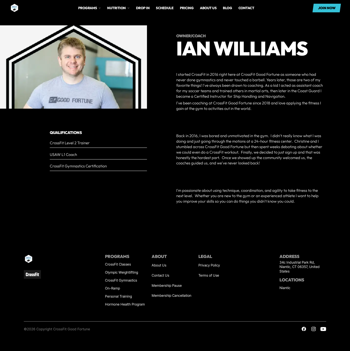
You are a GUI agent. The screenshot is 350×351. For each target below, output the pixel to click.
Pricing (187, 8)
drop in (143, 8)
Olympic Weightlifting (121, 272)
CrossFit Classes (118, 264)
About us (208, 8)
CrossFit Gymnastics (121, 280)
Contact (246, 8)
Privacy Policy (209, 265)
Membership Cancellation (171, 295)
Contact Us (160, 275)
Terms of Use (208, 275)
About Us (159, 265)
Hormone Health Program (125, 304)
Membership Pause (167, 285)
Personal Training (118, 296)
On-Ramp (112, 288)
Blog (227, 8)
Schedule (164, 8)
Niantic (284, 288)
